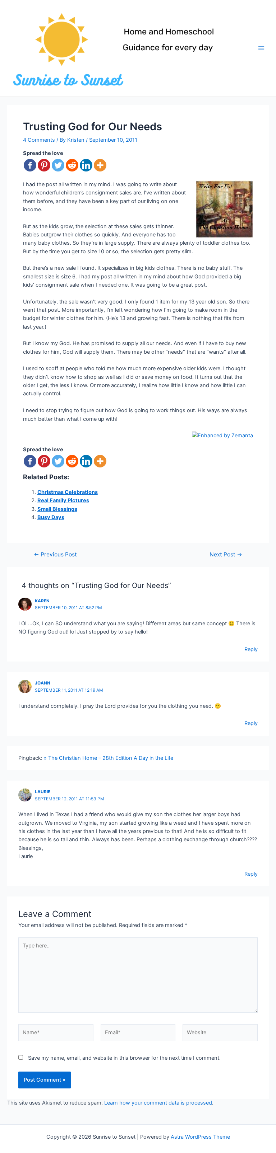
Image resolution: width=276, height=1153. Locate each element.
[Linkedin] (86, 165)
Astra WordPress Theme (200, 1137)
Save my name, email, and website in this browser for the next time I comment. (124, 1058)
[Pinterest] (44, 165)
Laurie (42, 791)
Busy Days (50, 517)
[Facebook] (30, 165)
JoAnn (42, 683)
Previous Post (55, 554)
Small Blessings (57, 509)
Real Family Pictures (63, 500)
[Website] (220, 1034)
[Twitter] (58, 165)
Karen (42, 600)
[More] (100, 165)
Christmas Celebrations (67, 492)
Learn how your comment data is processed (158, 1103)
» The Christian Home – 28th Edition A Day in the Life (108, 758)
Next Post (226, 554)
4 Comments (39, 140)
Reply (251, 649)
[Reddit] (72, 165)
